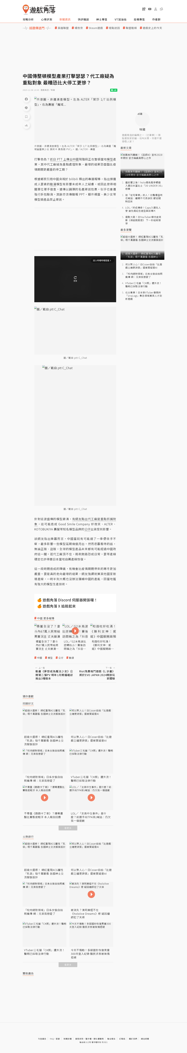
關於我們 (133, 1038)
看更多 (67, 828)
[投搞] (144, 9)
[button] (161, 9)
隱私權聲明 (99, 1038)
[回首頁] (39, 10)
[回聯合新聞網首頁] (26, 10)
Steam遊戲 (96, 28)
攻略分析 (28, 19)
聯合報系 (111, 1038)
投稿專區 (139, 19)
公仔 (60, 657)
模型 (50, 657)
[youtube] (149, 9)
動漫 (71, 657)
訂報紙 (122, 1038)
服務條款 (79, 1038)
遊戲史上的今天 (152, 28)
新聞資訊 (65, 19)
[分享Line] (26, 107)
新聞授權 (68, 1038)
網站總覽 (145, 1038)
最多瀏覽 (126, 230)
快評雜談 (83, 19)
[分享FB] (26, 99)
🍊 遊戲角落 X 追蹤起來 (56, 606)
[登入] (155, 9)
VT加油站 (121, 19)
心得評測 (46, 19)
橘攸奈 (79, 28)
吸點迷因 (114, 28)
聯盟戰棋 (131, 28)
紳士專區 (101, 19)
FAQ (52, 1038)
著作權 (88, 1038)
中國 (39, 657)
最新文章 (126, 148)
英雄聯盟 (63, 28)
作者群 (156, 19)
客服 (58, 1038)
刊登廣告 (42, 1038)
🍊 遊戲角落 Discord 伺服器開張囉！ (67, 599)
